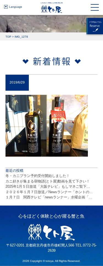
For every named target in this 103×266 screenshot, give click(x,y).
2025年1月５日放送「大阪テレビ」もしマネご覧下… (47, 186)
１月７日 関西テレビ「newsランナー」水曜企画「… (48, 197)
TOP (8, 36)
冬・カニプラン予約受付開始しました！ (37, 176)
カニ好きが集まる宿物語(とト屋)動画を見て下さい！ (47, 181)
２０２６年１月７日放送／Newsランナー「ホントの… (49, 192)
